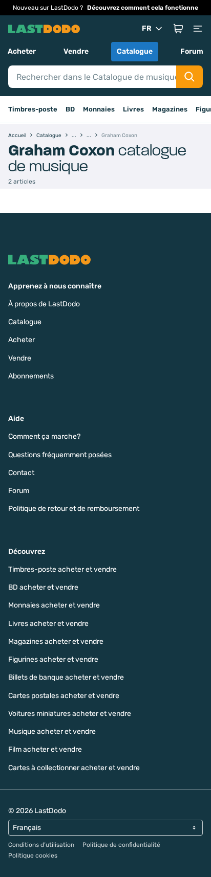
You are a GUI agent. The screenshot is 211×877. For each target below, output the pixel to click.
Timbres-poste (32, 109)
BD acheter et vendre (43, 587)
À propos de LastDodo (44, 304)
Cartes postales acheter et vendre (63, 695)
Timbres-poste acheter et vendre (62, 569)
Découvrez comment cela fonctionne (142, 7)
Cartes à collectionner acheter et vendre (74, 767)
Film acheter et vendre (45, 749)
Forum (191, 51)
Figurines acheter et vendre (53, 659)
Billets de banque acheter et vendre (66, 677)
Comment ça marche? (44, 436)
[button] (178, 28)
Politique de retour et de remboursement (73, 508)
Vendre (76, 51)
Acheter (22, 51)
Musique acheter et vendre (52, 731)
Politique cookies (32, 855)
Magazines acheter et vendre (55, 641)
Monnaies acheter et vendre (54, 605)
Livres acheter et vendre (48, 623)
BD (70, 109)
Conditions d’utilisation (41, 844)
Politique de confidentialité (121, 844)
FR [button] (147, 28)
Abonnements (31, 376)
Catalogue (135, 51)
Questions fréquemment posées (60, 455)
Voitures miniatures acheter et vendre (69, 713)
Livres (133, 109)
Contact (21, 472)
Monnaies (99, 109)
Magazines (169, 109)
